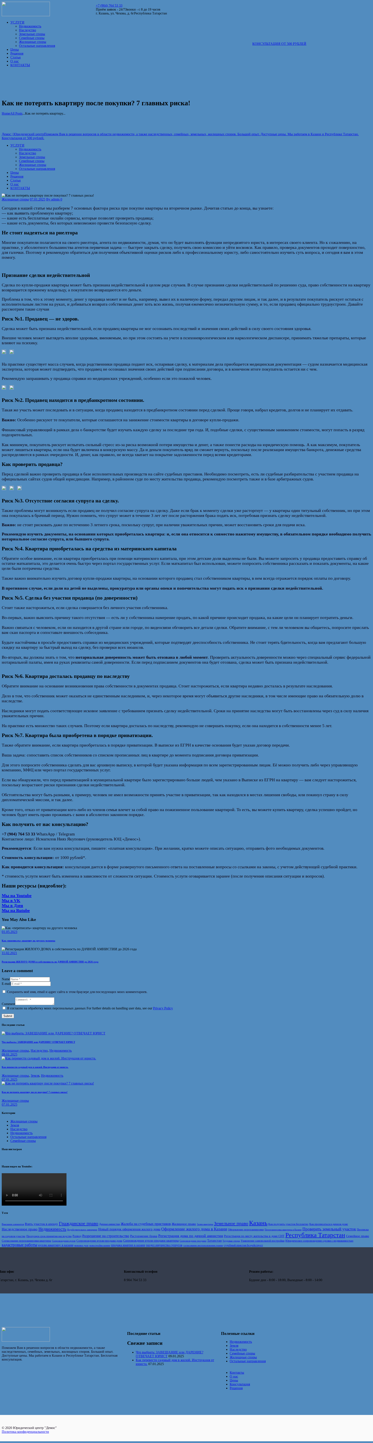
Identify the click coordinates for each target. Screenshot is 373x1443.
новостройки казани (99, 1245)
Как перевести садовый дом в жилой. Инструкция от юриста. (35, 1067)
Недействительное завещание (82, 1229)
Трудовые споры (231, 1241)
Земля (35, 1075)
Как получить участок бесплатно (288, 1224)
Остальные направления (28, 1137)
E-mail (6, 983)
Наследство (39, 1050)
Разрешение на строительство (105, 1236)
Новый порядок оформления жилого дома (129, 1229)
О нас (234, 1376)
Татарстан (214, 1240)
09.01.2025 (9, 1054)
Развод (77, 1236)
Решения (236, 1388)
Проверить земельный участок (329, 1229)
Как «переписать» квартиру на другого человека (28, 940)
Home (6, 113)
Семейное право (357, 1236)
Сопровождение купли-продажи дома (99, 1240)
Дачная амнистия (109, 1224)
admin (53, 199)
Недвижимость (60, 1050)
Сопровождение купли (64, 1241)
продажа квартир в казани (128, 1245)
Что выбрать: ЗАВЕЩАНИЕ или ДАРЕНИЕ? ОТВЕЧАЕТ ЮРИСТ (38, 1042)
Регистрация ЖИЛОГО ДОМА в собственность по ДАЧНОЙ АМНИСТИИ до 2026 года (50, 961)
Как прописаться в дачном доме (328, 1224)
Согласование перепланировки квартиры (26, 1240)
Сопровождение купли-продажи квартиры (151, 1240)
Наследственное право (20, 1229)
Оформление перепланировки (246, 1229)
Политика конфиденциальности (25, 1432)
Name (6, 979)
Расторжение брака (143, 1236)
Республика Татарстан (315, 1234)
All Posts (16, 113)
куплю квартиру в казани (55, 1245)
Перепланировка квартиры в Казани (283, 1229)
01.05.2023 (9, 932)
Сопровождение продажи (193, 1241)
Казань (258, 1222)
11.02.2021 (9, 953)
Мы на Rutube (16, 910)
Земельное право (231, 1223)
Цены (234, 1380)
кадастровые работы (19, 1244)
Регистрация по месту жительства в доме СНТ (254, 1236)
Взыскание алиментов (13, 1224)
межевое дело (81, 1245)
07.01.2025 (37, 199)
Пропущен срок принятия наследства (49, 1236)
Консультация (240, 1384)
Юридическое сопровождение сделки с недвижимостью (319, 1240)
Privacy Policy (163, 1008)
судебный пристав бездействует (243, 1245)
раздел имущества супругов (164, 1245)
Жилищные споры (15, 199)
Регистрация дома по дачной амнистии (190, 1236)
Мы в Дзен (12, 905)
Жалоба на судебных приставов (146, 1224)
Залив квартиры (205, 1224)
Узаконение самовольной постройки (262, 1240)
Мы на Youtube (17, 895)
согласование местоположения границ (203, 1245)
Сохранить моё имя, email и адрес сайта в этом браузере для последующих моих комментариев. (77, 992)
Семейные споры (23, 1141)
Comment (8, 1004)
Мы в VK (11, 900)
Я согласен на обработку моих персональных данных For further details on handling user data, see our (90, 1008)
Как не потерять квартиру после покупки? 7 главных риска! (35, 1092)
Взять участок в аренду (41, 1224)
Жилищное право (184, 1224)
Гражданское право (78, 1223)
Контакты (237, 1372)
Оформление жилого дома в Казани (194, 1229)
